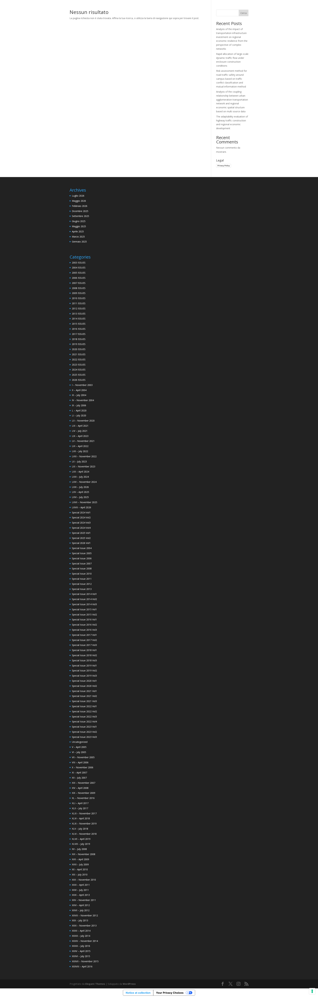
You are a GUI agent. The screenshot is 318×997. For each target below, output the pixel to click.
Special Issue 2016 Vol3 (84, 629)
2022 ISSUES (78, 359)
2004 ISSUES (78, 267)
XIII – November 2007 (83, 782)
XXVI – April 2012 (81, 905)
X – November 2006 (82, 767)
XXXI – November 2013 (84, 925)
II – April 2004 (79, 390)
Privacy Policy (223, 165)
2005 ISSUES (78, 272)
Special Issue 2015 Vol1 (84, 609)
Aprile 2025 (78, 231)
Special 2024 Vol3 (81, 522)
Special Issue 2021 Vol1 (84, 691)
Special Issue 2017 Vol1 (84, 634)
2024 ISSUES (78, 369)
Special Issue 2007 (82, 563)
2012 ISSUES (78, 308)
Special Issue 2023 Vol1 (84, 726)
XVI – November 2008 (83, 854)
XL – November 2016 (83, 798)
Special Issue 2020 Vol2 (84, 685)
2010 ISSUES (78, 298)
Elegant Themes (95, 983)
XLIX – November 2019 (84, 823)
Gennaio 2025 (79, 241)
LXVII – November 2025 (84, 502)
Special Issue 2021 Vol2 (84, 696)
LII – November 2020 (83, 420)
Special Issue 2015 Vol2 (84, 614)
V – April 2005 (79, 747)
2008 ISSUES (78, 288)
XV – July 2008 (79, 849)
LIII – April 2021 (80, 425)
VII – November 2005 (83, 757)
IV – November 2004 (83, 400)
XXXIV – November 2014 (85, 941)
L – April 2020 (79, 410)
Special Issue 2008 (82, 568)
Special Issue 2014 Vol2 (84, 599)
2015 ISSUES (78, 323)
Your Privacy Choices (170, 992)
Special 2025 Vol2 (81, 538)
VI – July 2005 (79, 752)
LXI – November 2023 (83, 466)
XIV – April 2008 (80, 787)
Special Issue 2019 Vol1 (84, 665)
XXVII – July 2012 (80, 910)
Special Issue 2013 (82, 589)
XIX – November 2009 (83, 792)
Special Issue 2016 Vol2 (84, 624)
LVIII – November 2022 (84, 456)
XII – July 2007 (79, 777)
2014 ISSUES (78, 318)
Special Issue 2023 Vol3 (84, 736)
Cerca (243, 13)
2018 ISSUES (78, 339)
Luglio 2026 (78, 195)
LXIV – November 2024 (84, 481)
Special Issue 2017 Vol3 (84, 645)
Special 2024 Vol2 (81, 517)
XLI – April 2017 (80, 803)
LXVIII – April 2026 (81, 507)
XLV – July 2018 (80, 828)
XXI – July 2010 (79, 874)
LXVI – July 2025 (80, 497)
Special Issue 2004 (82, 548)
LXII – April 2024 (80, 471)
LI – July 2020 (79, 415)
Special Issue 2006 (82, 558)
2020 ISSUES (78, 349)
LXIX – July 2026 (80, 487)
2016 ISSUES (78, 328)
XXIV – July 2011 (80, 890)
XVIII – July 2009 (80, 864)
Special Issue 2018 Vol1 (84, 650)
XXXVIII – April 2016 (82, 966)
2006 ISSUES (78, 277)
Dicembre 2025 (80, 211)
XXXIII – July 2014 (81, 935)
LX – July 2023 (79, 461)
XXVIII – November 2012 (85, 915)
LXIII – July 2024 (80, 476)
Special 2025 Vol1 (81, 532)
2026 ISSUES (78, 379)
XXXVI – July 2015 (81, 956)
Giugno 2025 (78, 221)
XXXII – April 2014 (81, 930)
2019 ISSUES (78, 344)
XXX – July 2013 (80, 920)
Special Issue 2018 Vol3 (84, 660)
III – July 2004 (79, 395)
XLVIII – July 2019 (81, 843)
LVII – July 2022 (80, 451)
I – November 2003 (82, 385)
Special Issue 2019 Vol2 (84, 670)
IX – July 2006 (79, 405)
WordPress (129, 983)
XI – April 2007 (79, 772)
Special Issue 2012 (82, 583)
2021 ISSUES (78, 354)
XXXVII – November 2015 (85, 961)
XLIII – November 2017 (84, 813)
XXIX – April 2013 (81, 894)
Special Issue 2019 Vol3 (84, 675)
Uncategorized (79, 741)
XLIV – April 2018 (81, 818)
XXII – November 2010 (84, 879)
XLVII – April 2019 (81, 838)
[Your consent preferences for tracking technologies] (312, 991)
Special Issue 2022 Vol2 (84, 711)
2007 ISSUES (78, 283)
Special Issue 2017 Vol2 (84, 640)
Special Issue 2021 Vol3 (84, 701)
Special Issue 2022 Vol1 (84, 706)
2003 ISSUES (78, 262)
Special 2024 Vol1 (81, 512)
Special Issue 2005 (82, 553)
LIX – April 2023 (80, 436)
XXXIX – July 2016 (81, 945)
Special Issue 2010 (82, 573)
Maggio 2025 (79, 226)
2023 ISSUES (78, 364)
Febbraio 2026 (79, 206)
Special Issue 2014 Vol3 (84, 604)
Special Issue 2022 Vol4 (84, 721)
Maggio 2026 (79, 200)
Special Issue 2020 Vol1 (84, 680)
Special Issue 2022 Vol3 (84, 716)
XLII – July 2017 (80, 808)
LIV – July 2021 (79, 430)
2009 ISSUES (78, 293)
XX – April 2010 (80, 869)
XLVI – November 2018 (84, 833)
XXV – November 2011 (84, 900)
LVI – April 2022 (80, 446)
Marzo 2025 (78, 236)
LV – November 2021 (83, 441)
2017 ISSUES (78, 334)
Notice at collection (138, 992)
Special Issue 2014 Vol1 (84, 594)
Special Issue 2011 (82, 578)
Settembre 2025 (80, 216)
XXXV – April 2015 (81, 951)
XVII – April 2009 (80, 859)
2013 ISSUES (78, 313)
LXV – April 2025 (80, 492)
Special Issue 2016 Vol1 (84, 619)
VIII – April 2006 (80, 762)
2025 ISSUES (78, 374)
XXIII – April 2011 (81, 884)
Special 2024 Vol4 (81, 527)
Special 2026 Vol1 (81, 543)
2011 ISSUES (78, 303)
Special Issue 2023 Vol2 (84, 731)
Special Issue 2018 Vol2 (84, 655)
